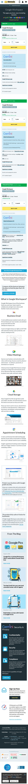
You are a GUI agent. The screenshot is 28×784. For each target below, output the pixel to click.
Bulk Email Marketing (6, 166)
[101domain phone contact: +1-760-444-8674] (20, 2)
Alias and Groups (20, 82)
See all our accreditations (15, 719)
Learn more (6, 677)
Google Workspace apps (7, 79)
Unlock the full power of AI (8, 137)
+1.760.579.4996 (16, 738)
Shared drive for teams (19, 151)
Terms (14, 23)
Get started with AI (7, 59)
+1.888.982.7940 (14, 739)
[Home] (9, 5)
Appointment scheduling (7, 85)
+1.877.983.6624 (5, 738)
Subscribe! (15, 697)
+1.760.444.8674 (13, 736)
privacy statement (16, 777)
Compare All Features (9, 293)
